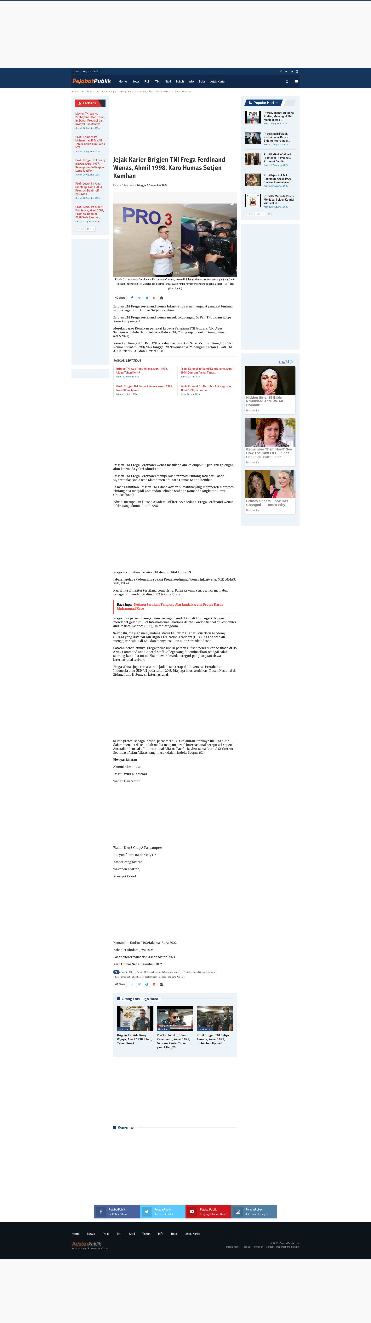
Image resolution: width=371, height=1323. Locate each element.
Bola (201, 81)
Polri (147, 81)
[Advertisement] (185, 33)
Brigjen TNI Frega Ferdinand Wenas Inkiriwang (158, 972)
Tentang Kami (231, 1247)
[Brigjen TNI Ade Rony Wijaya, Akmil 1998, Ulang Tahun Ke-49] (135, 1019)
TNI (158, 81)
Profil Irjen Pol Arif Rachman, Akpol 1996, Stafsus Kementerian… (278, 179)
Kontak (269, 1247)
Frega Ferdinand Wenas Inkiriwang (199, 972)
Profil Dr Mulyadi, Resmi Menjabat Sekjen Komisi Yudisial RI (279, 200)
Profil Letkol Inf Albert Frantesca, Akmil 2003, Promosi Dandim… (278, 158)
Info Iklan (258, 1247)
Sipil (168, 81)
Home (122, 81)
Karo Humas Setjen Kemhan (128, 977)
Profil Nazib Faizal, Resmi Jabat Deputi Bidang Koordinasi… (277, 137)
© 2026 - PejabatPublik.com (285, 1243)
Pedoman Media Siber (288, 1247)
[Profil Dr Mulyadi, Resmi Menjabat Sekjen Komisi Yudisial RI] (253, 200)
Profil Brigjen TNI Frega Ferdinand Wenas (164, 977)
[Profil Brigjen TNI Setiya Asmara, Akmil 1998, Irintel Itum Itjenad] (215, 1019)
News (136, 81)
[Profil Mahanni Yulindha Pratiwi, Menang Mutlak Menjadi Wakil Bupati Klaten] (253, 117)
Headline (123, 1029)
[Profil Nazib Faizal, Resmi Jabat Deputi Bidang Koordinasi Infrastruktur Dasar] (253, 138)
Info (191, 81)
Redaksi (246, 1247)
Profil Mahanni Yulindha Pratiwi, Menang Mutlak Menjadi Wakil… (279, 116)
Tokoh (179, 81)
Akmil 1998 (127, 972)
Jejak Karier (217, 81)
